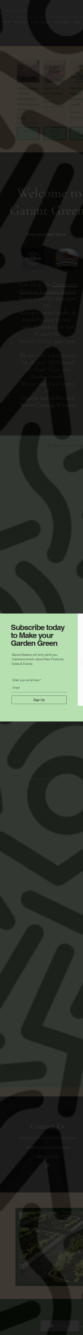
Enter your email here (26, 680)
